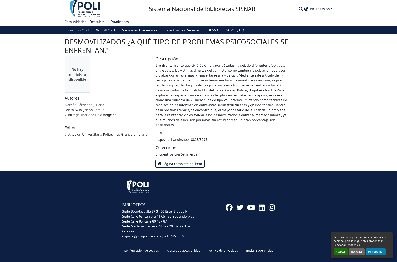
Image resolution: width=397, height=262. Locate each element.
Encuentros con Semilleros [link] (182, 30)
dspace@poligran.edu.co (141, 236)
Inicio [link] (69, 30)
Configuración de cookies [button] (141, 250)
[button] (85, 8)
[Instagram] (272, 207)
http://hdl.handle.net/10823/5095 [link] (181, 139)
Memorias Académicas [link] (139, 30)
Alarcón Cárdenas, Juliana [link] (84, 105)
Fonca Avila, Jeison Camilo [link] (84, 110)
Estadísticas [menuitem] (119, 21)
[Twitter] (239, 207)
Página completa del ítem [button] (181, 164)
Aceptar (340, 252)
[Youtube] (251, 207)
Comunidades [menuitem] (75, 21)
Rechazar (356, 252)
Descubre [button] (97, 21)
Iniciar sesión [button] (320, 9)
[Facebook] (229, 207)
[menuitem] (98, 22)
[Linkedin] (262, 207)
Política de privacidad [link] (223, 250)
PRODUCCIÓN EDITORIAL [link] (97, 30)
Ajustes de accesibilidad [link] (183, 250)
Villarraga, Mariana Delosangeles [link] (90, 114)
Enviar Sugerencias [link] (259, 250)
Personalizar (375, 252)
